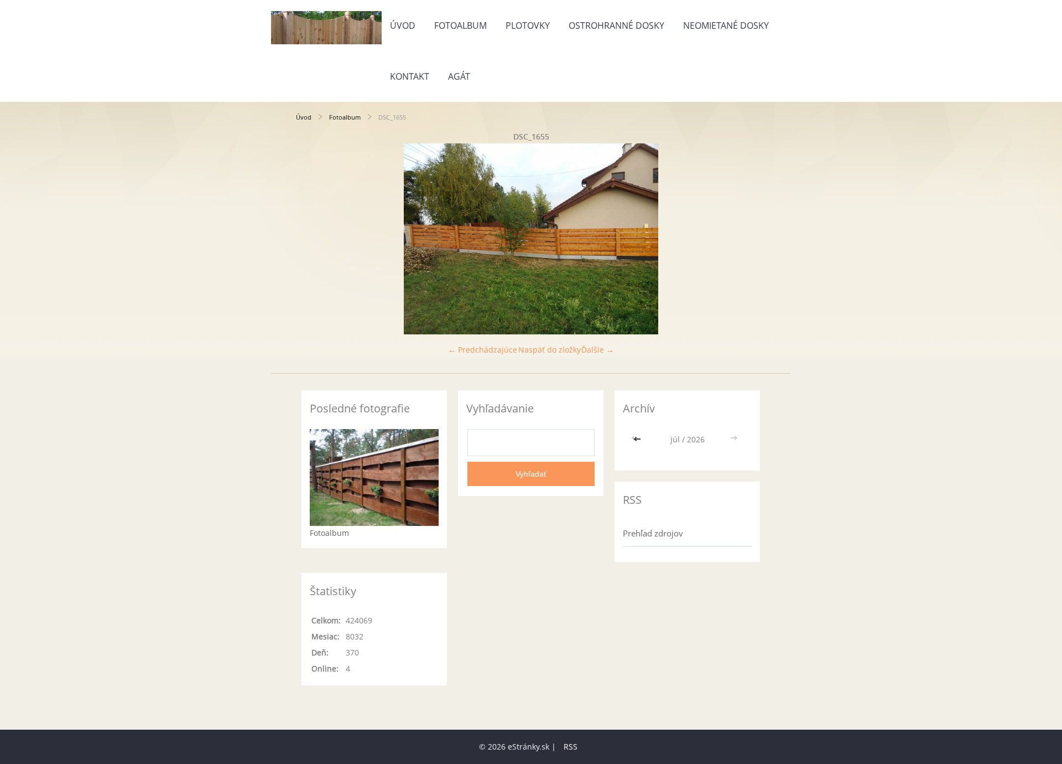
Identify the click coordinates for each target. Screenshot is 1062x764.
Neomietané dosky (726, 25)
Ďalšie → (597, 349)
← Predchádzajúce (482, 349)
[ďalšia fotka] (748, 238)
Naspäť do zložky (549, 349)
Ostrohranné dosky (616, 25)
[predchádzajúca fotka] (313, 238)
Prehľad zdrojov (653, 533)
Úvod (402, 25)
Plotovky (528, 25)
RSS (570, 746)
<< (638, 439)
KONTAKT (409, 76)
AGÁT (459, 76)
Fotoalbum (460, 25)
